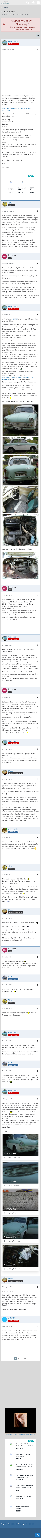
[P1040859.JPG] (20, 530)
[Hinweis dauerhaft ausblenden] (37, 20)
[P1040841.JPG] (20, 420)
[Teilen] (38, 35)
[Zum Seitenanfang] (37, 1535)
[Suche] (28, 3)
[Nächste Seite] (25, 1358)
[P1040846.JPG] (20, 470)
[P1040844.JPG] (20, 446)
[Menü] (38, 3)
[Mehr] (37, 50)
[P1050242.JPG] (20, 565)
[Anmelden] (33, 2)
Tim (16, 319)
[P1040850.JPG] (20, 499)
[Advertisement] (20, 73)
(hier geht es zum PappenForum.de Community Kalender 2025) (22, 25)
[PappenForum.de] (5, 3)
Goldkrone (7, 14)
